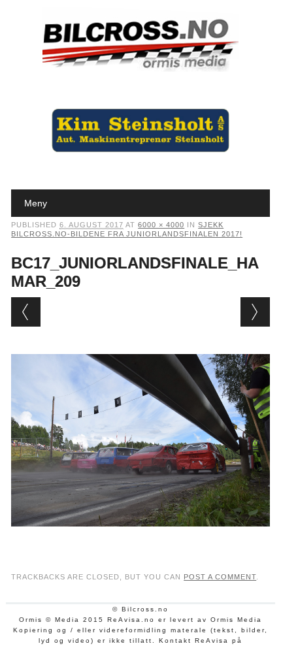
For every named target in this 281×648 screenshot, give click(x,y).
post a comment (220, 577)
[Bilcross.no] (140, 68)
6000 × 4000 (161, 225)
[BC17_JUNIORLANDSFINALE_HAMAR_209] (140, 539)
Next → (255, 312)
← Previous (26, 312)
